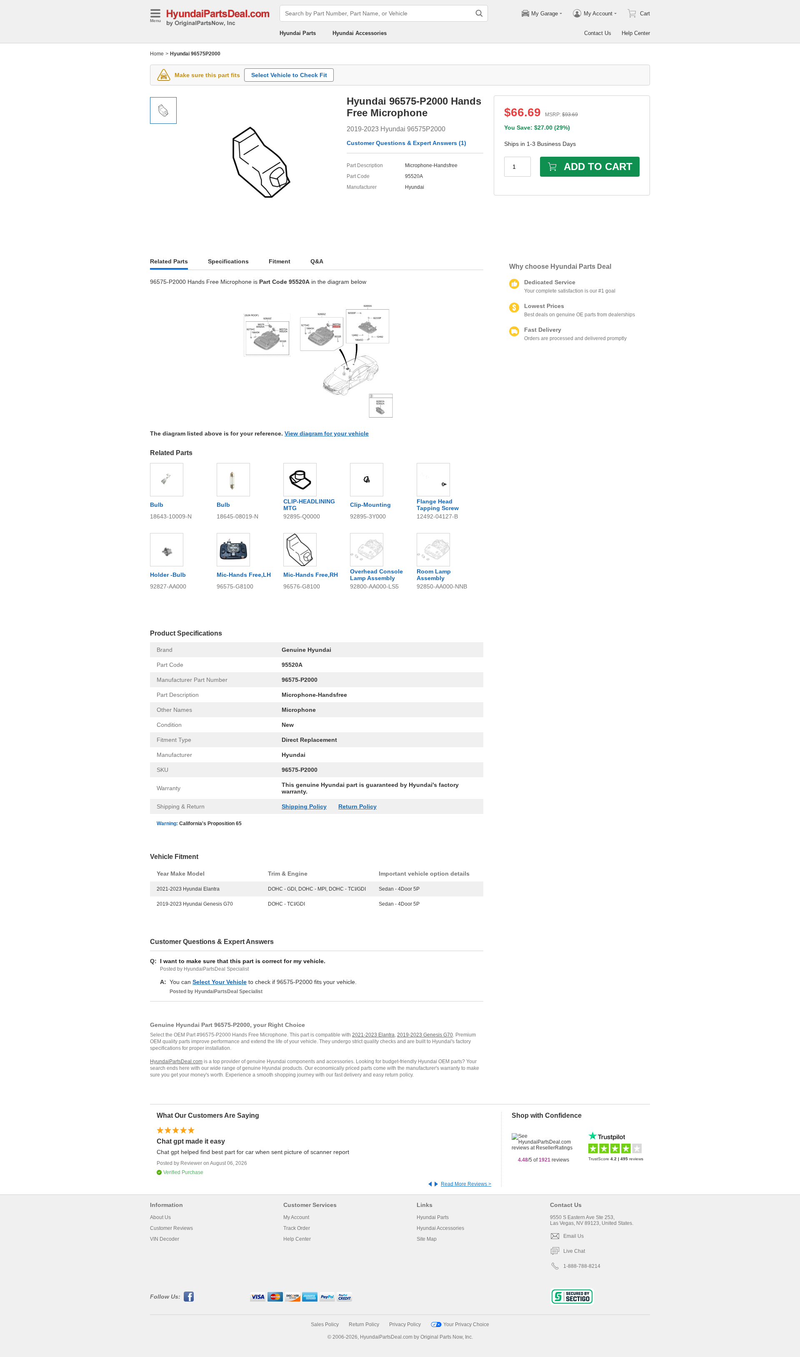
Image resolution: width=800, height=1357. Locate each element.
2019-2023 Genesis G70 (425, 1035)
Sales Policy (325, 1324)
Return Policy (357, 806)
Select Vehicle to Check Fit (289, 75)
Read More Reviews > (466, 1184)
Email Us (573, 1236)
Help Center (636, 33)
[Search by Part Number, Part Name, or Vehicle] (479, 13)
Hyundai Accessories (359, 33)
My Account (296, 1217)
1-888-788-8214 (581, 1266)
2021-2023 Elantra (373, 1035)
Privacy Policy (405, 1324)
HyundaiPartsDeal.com (176, 1061)
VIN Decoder (164, 1239)
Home (157, 54)
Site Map (427, 1239)
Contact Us (597, 33)
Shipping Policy (304, 806)
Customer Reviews (171, 1228)
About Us (160, 1217)
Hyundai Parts (298, 33)
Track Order (296, 1228)
